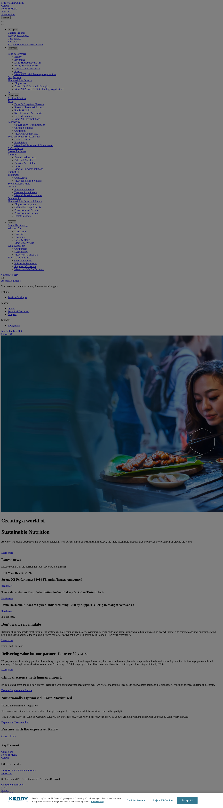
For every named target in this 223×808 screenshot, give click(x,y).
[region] (111, 800)
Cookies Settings (136, 800)
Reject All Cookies (163, 800)
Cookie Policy (97, 801)
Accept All (187, 800)
